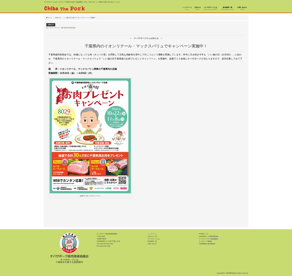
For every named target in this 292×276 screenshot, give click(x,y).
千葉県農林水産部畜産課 (207, 244)
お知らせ (51, 24)
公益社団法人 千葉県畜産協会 (208, 236)
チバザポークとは (154, 239)
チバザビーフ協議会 (205, 241)
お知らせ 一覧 (152, 236)
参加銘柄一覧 (152, 241)
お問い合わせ (152, 244)
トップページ (152, 234)
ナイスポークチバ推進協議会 (208, 239)
